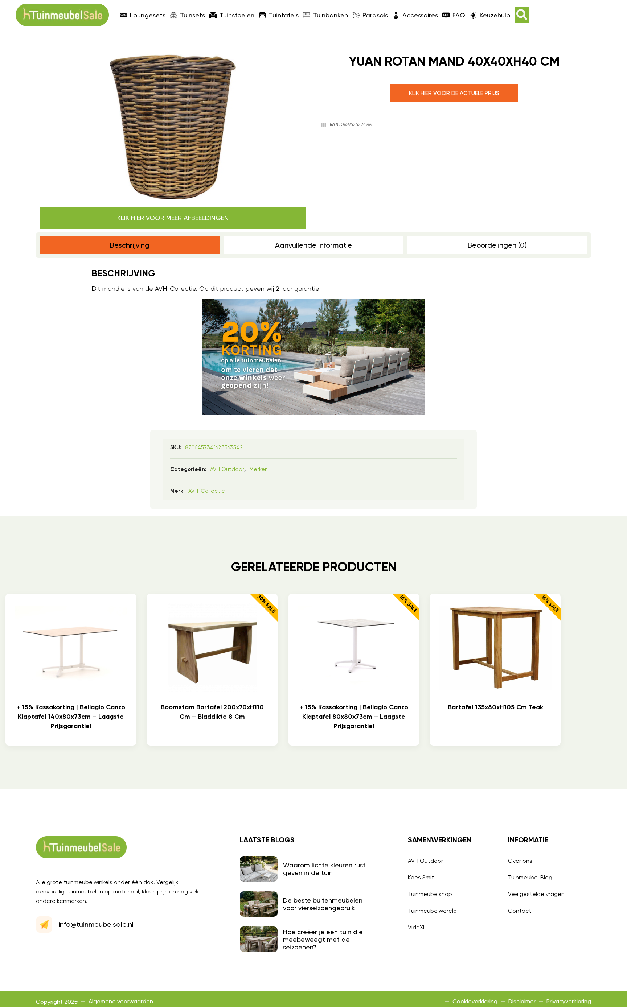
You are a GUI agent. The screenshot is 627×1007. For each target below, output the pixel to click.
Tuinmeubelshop (430, 894)
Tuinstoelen (237, 15)
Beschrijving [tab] (129, 245)
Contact (519, 910)
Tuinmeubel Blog (530, 877)
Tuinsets (192, 15)
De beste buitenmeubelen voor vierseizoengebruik (322, 904)
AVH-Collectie (206, 491)
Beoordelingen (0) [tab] (497, 245)
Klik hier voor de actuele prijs (454, 93)
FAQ (458, 15)
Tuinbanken (330, 15)
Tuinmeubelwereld (432, 910)
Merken (258, 469)
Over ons (520, 860)
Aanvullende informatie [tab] (313, 245)
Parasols (375, 15)
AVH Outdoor (227, 469)
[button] (522, 15)
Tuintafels (284, 15)
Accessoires (420, 15)
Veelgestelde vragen (536, 894)
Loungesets (147, 15)
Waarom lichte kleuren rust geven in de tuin (324, 868)
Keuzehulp (495, 15)
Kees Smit (421, 877)
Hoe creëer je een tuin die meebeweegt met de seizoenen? (323, 939)
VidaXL (417, 927)
